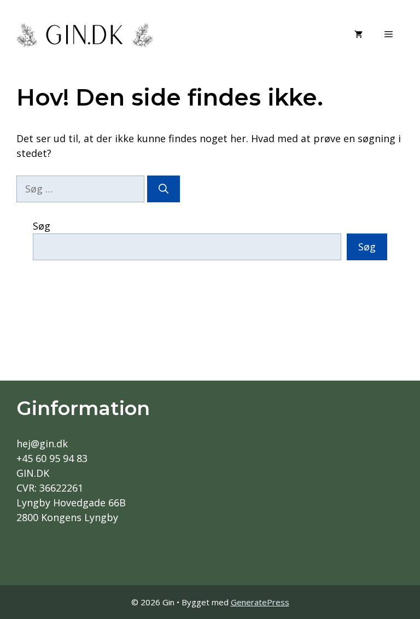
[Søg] (163, 189)
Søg (41, 225)
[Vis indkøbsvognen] (358, 33)
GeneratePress (260, 602)
